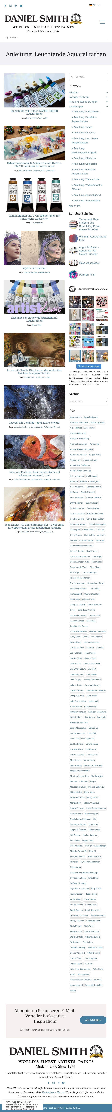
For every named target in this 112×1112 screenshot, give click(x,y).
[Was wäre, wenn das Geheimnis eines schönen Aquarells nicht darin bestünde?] (88, 342)
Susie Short (75, 942)
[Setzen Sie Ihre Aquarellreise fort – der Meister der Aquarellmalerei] (88, 302)
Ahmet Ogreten (97, 422)
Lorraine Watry (76, 749)
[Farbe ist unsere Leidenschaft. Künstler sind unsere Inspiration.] (102, 315)
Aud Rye (74, 481)
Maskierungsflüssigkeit (80, 770)
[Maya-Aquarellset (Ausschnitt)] (73, 259)
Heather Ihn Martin (97, 631)
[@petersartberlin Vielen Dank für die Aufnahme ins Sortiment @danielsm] (102, 302)
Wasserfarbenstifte (93, 985)
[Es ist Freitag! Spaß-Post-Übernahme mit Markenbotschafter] (75, 315)
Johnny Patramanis (92, 679)
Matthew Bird (97, 776)
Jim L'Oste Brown (78, 669)
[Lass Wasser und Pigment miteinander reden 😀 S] (88, 315)
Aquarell (97, 979)
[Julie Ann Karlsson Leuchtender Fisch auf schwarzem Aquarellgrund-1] (34, 436)
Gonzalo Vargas (77, 621)
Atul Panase (91, 476)
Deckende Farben (78, 824)
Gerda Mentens (95, 604)
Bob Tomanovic (77, 497)
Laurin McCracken (78, 728)
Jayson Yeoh (90, 658)
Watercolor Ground (52, 427)
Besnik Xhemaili (88, 492)
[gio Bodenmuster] (73, 235)
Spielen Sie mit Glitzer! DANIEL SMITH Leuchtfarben (34, 112)
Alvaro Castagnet (78, 433)
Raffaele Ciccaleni (78, 883)
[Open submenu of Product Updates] (106, 102)
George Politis (88, 599)
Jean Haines (35, 532)
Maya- (93, 781)
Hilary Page (37, 325)
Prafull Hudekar (94, 856)
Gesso (73, 610)
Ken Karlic (101, 717)
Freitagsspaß (76, 594)
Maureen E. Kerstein (79, 781)
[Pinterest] (15, 6)
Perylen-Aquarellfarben (95, 846)
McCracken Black (78, 787)
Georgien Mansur (77, 604)
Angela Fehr (75, 460)
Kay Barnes (90, 717)
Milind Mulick (76, 792)
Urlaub (86, 637)
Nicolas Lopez (91, 813)
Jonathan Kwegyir (93, 685)
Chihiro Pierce (88, 529)
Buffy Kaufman (25, 170)
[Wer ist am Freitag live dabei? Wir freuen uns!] (75, 356)
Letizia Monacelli (77, 733)
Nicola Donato (76, 813)
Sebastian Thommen (79, 915)
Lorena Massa (92, 744)
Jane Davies (89, 653)
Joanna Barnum (30, 272)
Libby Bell (91, 733)
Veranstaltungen (89, 572)
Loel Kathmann (76, 744)
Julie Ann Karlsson (22, 427)
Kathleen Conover (78, 712)
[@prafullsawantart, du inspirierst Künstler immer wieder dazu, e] (102, 356)
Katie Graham (76, 717)
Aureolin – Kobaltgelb (89, 481)
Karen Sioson (76, 706)
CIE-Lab (100, 529)
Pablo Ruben (94, 829)
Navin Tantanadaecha (96, 808)
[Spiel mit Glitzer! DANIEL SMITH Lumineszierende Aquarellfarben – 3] (34, 74)
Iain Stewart (96, 637)
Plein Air (92, 851)
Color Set (25, 532)
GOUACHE (91, 621)
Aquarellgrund (76, 985)
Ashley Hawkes (77, 476)
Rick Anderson (76, 894)
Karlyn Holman (90, 706)
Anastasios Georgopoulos (81, 449)
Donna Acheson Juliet (79, 562)
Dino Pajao (97, 556)
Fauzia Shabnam (77, 583)
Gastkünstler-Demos (79, 626)
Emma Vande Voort (78, 567)
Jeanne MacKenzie (91, 663)
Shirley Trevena (77, 920)
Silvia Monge (76, 926)
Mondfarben (75, 760)
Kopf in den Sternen (34, 268)
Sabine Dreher (89, 899)
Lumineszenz (92, 754)
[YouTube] (21, 6)
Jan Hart (90, 647)
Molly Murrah (93, 797)
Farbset (73, 540)
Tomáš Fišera (76, 963)
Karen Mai (93, 701)
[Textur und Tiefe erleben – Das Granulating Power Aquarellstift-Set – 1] (73, 221)
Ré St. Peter (75, 899)
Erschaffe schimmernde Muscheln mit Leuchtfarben (34, 319)
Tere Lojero (88, 942)
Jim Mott (92, 669)
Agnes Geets (76, 417)
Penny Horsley (76, 846)
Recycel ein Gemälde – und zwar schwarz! (34, 422)
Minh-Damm (89, 792)
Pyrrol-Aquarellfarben (90, 862)
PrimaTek (74, 862)
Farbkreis (100, 540)
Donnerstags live (77, 953)
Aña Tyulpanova (77, 487)
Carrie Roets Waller (95, 519)
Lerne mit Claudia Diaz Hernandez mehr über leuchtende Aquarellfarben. (34, 372)
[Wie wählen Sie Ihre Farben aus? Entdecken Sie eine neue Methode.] (75, 342)
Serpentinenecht (98, 915)
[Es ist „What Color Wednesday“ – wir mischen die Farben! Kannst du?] (102, 342)
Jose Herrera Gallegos (96, 690)
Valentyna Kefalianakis (80, 969)
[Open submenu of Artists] (106, 92)
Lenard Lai (93, 728)
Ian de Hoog (75, 642)
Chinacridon (75, 867)
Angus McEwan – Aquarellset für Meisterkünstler (89, 250)
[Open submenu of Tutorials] (106, 106)
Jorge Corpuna (76, 690)
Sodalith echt (76, 931)
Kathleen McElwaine (97, 712)
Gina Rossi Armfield (86, 610)
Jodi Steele (91, 674)
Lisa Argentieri (87, 738)
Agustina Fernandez (79, 422)
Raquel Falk (96, 888)
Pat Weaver (75, 835)
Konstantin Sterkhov (79, 722)
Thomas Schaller (95, 947)
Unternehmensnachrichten (82, 545)
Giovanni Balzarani (78, 615)
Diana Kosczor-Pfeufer (80, 556)
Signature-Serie (93, 920)
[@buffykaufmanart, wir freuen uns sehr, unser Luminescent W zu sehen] (88, 356)
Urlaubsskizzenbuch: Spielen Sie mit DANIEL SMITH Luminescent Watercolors (34, 165)
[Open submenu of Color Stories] (106, 97)
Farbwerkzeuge (86, 540)
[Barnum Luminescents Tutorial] (34, 231)
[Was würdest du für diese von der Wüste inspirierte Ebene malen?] (88, 329)
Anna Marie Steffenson (80, 465)
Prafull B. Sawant (77, 856)
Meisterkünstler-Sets (79, 776)
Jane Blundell (76, 653)
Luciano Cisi (91, 749)
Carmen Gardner (77, 513)
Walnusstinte (83, 974)
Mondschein (75, 803)
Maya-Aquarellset (89, 262)
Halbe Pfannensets (78, 631)
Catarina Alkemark (78, 524)
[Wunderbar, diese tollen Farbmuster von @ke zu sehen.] (75, 329)
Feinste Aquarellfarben (80, 578)
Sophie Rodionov (91, 931)
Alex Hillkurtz (76, 428)
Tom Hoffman (76, 958)
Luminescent (31, 118)
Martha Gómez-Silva (93, 765)
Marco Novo (89, 760)
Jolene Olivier (76, 685)
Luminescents (39, 170)
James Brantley (77, 647)
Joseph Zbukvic (77, 695)
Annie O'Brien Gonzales (80, 471)
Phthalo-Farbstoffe (78, 851)
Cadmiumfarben (77, 508)
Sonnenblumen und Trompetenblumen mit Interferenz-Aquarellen (34, 217)
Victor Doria (97, 969)
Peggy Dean (87, 840)
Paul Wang (75, 840)
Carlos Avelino (93, 508)
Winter (73, 990)
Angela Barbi (95, 454)
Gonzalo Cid (94, 615)
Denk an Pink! (87, 274)
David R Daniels (77, 551)
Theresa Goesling (78, 947)
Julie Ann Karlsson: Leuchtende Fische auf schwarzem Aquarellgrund (34, 474)
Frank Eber (94, 588)
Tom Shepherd (91, 958)
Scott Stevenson (92, 910)
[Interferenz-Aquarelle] (34, 179)
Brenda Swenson (93, 497)
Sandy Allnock (76, 904)
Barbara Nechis (94, 487)
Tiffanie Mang (93, 953)
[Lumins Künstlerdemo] (34, 281)
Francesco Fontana (78, 588)
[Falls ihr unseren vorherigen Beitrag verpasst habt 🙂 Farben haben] (75, 302)
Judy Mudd (92, 695)
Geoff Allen (75, 599)
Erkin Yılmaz (95, 567)
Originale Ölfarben (78, 829)
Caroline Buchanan (95, 513)
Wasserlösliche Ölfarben (81, 979)
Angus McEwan (90, 460)
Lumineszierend (77, 754)
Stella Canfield (76, 937)
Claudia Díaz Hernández (34, 377)
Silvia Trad (88, 926)
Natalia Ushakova (91, 803)
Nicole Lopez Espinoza (80, 819)
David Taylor (92, 551)
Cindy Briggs (76, 535)
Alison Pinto (89, 428)
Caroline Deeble (77, 519)
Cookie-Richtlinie (73, 1108)
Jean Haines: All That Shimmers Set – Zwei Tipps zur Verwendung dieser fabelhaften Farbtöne (34, 526)
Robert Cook (91, 894)
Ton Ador (88, 963)
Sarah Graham (76, 910)
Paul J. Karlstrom (90, 835)
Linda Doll (74, 738)
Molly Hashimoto (77, 797)
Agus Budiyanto (91, 417)
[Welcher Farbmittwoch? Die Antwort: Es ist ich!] (102, 329)
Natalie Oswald (77, 808)
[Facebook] (5, 6)
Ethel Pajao (75, 572)
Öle (94, 819)
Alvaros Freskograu (78, 444)
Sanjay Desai (91, 904)
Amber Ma (94, 444)
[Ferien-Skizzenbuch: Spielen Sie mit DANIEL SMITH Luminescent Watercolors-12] (34, 127)
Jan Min (100, 647)
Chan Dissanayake (97, 524)
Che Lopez (75, 529)
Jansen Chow (76, 658)
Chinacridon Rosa (78, 878)
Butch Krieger (92, 503)
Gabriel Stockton (91, 594)
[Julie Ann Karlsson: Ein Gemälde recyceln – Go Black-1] (34, 386)
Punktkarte (97, 562)
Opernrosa (93, 824)
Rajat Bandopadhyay (79, 888)
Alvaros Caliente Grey (79, 438)
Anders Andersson (78, 454)
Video (47, 377)
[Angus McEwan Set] (73, 247)
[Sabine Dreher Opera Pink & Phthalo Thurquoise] (73, 271)
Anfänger (74, 492)
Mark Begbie (76, 765)
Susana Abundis (92, 937)
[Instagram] (10, 6)
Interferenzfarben (91, 642)
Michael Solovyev (96, 787)
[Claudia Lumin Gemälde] (34, 334)
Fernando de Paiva (95, 583)
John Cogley (75, 679)
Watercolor (42, 118)
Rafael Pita (93, 878)
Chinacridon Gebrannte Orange (84, 872)
